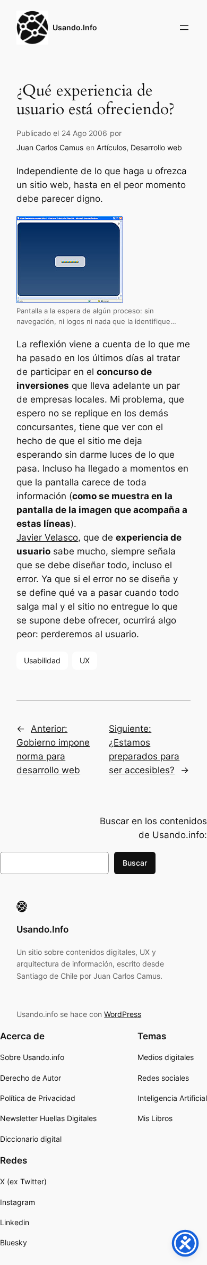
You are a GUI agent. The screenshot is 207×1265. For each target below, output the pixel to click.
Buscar (135, 862)
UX (85, 660)
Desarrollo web (156, 147)
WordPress (122, 1014)
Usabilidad (42, 660)
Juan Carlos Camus (49, 147)
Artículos (111, 147)
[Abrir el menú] (184, 27)
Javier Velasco (47, 537)
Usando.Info (75, 27)
